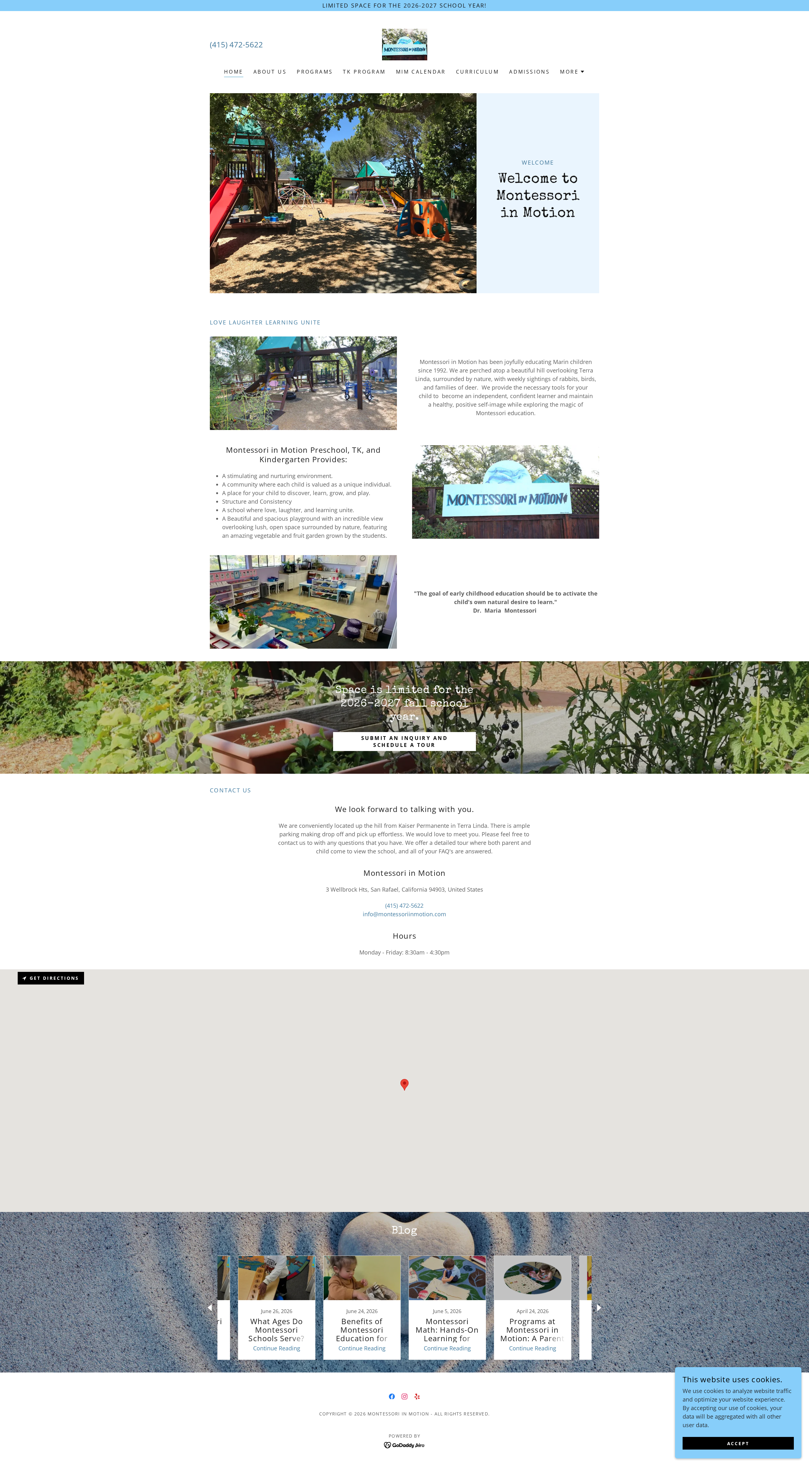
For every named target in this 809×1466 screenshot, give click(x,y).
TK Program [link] (364, 71)
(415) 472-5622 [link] (236, 44)
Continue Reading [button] (276, 1348)
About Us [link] (270, 71)
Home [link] (233, 71)
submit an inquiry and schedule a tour (404, 741)
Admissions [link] (529, 71)
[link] (404, 44)
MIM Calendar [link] (421, 71)
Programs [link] (315, 71)
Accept (738, 1443)
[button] (572, 72)
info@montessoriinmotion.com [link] (404, 914)
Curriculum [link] (477, 71)
